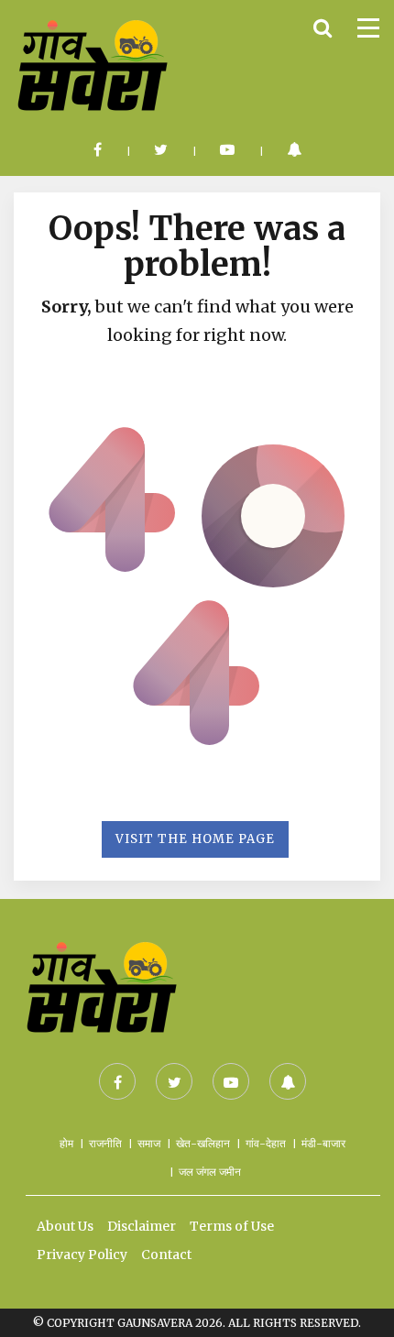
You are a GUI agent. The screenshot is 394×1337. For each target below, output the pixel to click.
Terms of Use (232, 1226)
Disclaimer (141, 1226)
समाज (148, 1143)
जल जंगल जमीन (210, 1171)
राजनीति (105, 1143)
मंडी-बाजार (323, 1143)
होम (66, 1143)
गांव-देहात (266, 1143)
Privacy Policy (82, 1254)
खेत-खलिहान (203, 1143)
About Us (65, 1226)
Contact (166, 1254)
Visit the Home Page (195, 839)
